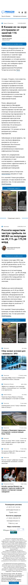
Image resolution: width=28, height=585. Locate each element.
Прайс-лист (13, 512)
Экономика (6, 226)
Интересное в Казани (9, 384)
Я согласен (13, 583)
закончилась (6, 174)
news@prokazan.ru (13, 521)
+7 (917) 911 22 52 (13, 507)
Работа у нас (13, 523)
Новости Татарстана (8, 23)
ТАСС (18, 70)
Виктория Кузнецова (13, 247)
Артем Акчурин (7, 38)
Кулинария (6, 438)
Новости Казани (7, 394)
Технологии (6, 375)
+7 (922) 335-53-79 (13, 518)
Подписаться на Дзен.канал (14, 44)
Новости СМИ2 (6, 190)
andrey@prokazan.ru (13, 510)
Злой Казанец (6, 184)
